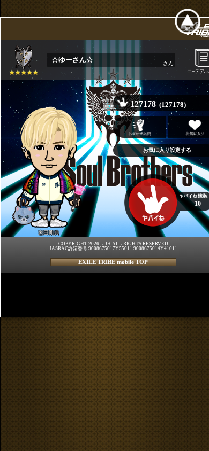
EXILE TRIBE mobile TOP (113, 262)
